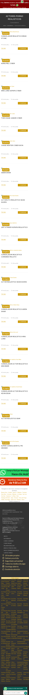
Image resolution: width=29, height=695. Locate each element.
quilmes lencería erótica (19, 653)
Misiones (14, 494)
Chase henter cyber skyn (12, 145)
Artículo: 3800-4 (6, 44)
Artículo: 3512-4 (6, 427)
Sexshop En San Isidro (3, 653)
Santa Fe (15, 492)
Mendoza (19, 492)
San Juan (3, 496)
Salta (17, 496)
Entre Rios (3, 494)
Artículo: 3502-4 (6, 290)
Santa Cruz (13, 499)
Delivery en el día (12, 558)
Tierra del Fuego (23, 497)
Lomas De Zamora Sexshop (8, 679)
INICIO (5, 536)
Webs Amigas (15, 578)
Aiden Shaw (6, 173)
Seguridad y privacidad (14, 561)
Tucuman (24, 492)
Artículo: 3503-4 (6, 317)
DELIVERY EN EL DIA (9, 545)
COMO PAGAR (8, 543)
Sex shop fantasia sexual (19, 581)
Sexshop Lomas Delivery (3, 679)
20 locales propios (12, 555)
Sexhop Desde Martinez (3, 617)
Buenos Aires (4, 492)
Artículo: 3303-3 (6, 72)
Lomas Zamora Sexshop (25, 667)
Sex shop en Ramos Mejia (19, 593)
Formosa (16, 497)
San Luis (25, 494)
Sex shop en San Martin (19, 586)
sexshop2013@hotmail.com (13, 530)
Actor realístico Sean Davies (14, 282)
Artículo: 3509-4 (6, 399)
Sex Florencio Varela (13, 643)
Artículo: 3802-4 (6, 208)
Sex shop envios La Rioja (3, 581)
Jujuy (12, 497)
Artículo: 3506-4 (6, 372)
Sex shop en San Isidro (8, 593)
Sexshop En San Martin (25, 653)
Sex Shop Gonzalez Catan (3, 586)
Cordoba (10, 492)
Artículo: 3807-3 (6, 126)
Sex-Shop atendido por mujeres (14, 622)
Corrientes (9, 494)
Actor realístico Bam (10, 418)
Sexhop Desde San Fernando (14, 617)
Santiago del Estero (5, 497)
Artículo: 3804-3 (6, 99)
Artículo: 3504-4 (6, 345)
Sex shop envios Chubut (8, 581)
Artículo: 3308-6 (6, 263)
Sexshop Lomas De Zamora (8, 674)
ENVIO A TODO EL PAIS (10, 548)
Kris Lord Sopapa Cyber (11, 91)
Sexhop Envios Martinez (19, 617)
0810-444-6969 (15, 44)
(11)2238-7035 (12, 529)
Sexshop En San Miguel (8, 658)
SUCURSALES (7, 538)
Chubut (3, 499)
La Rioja (14, 496)
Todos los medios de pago (15, 564)
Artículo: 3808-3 (6, 154)
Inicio (4, 25)
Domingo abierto (12, 566)
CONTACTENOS (8, 552)
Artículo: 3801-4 (6, 235)
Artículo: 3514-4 (6, 454)
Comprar (23, 48)
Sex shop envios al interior (25, 581)
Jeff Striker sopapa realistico (14, 227)
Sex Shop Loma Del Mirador (25, 593)
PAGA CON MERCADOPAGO (11, 550)
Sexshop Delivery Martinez (13, 627)
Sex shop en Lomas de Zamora (14, 612)
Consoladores (10, 25)
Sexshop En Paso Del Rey (8, 643)
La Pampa (19, 494)
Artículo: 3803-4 (6, 181)
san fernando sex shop (8, 653)
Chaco (23, 499)
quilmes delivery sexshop (3, 658)
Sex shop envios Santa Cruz (14, 581)
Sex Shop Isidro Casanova (13, 586)
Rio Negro (7, 499)
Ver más (3, 48)
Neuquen (19, 499)
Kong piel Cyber (8, 63)
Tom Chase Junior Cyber (11, 118)
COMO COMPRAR (8, 541)
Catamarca (8, 496)
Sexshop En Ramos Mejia (14, 648)
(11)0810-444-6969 (13, 527)
